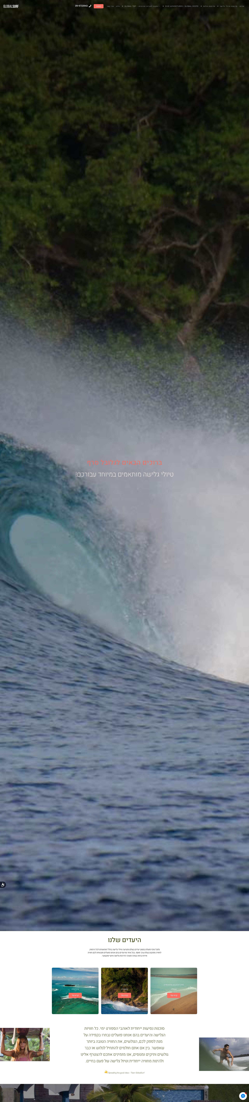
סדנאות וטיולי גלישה (228, 6)
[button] (243, 1096)
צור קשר (110, 6)
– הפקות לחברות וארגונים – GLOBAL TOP (142, 6)
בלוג (118, 6)
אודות (242, 6)
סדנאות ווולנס (209, 6)
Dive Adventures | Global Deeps (181, 6)
